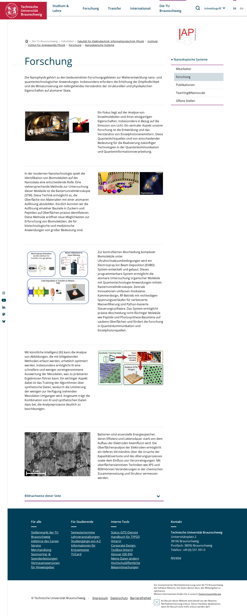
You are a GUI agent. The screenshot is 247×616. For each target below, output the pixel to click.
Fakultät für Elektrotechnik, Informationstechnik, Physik (111, 41)
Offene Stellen (185, 101)
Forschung (91, 8)
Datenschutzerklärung (210, 594)
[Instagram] (3, 293)
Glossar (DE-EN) (122, 554)
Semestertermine (83, 532)
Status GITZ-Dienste (124, 532)
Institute (153, 41)
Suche (198, 8)
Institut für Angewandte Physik (46, 45)
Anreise (176, 558)
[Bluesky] (3, 322)
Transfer (114, 8)
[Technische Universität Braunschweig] (23, 10)
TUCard (76, 554)
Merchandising (41, 550)
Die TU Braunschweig (170, 8)
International (140, 8)
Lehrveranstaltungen (85, 537)
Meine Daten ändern (125, 559)
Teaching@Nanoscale (190, 93)
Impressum (100, 598)
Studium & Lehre (60, 8)
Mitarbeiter (183, 69)
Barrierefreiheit (140, 598)
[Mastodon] (3, 315)
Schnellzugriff (212, 8)
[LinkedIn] (3, 307)
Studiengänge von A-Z (86, 541)
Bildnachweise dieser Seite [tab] (43, 496)
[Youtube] (3, 300)
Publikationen (185, 85)
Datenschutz (119, 598)
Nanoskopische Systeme (99, 45)
